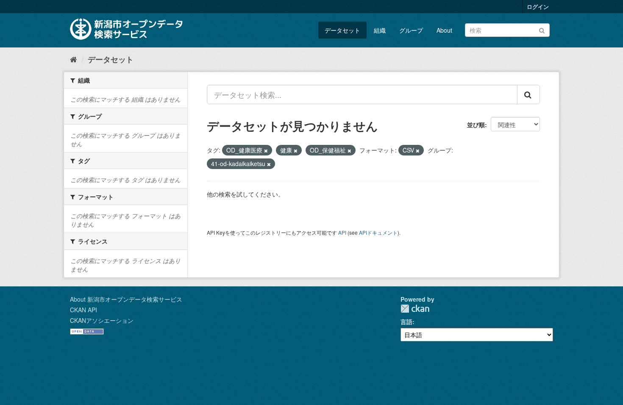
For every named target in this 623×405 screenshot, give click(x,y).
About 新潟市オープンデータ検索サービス (126, 299)
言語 (406, 321)
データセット (342, 30)
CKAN (414, 308)
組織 (380, 30)
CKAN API (83, 309)
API (342, 232)
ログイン (538, 7)
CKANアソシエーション (102, 320)
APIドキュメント (378, 232)
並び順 (476, 124)
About (444, 30)
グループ (411, 30)
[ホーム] (73, 58)
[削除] (266, 150)
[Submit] (541, 29)
